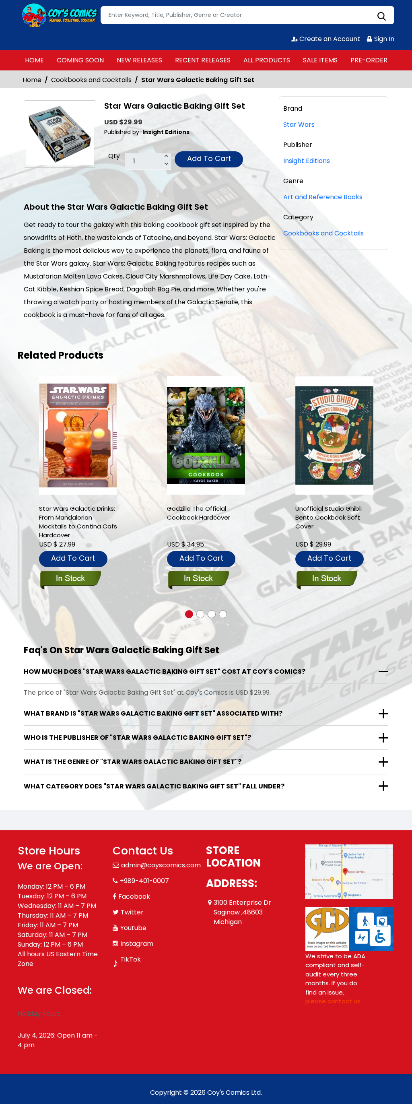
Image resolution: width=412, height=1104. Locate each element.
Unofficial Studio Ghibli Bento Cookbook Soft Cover (328, 517)
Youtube (133, 928)
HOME (34, 60)
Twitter (132, 912)
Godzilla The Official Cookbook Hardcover (198, 513)
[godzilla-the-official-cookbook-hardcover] (206, 435)
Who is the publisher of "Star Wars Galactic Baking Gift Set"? (137, 737)
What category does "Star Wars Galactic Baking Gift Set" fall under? (154, 786)
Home (32, 80)
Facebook (134, 896)
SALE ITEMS (320, 60)
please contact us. (333, 1001)
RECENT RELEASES (203, 60)
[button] (189, 614)
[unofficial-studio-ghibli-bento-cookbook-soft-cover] (334, 435)
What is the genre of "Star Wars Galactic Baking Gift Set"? (132, 761)
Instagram (136, 943)
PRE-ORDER (368, 60)
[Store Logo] (58, 15)
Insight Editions (306, 160)
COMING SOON (80, 60)
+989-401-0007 (144, 880)
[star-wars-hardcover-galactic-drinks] (78, 435)
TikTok (130, 959)
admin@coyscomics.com (161, 865)
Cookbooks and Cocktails (91, 80)
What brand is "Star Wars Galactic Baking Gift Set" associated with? (153, 713)
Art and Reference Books (323, 197)
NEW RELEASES (139, 60)
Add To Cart (209, 158)
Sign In (383, 38)
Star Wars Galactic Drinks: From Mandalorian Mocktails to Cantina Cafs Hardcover (78, 521)
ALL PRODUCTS (266, 60)
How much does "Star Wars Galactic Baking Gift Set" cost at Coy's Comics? (164, 671)
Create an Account (329, 38)
